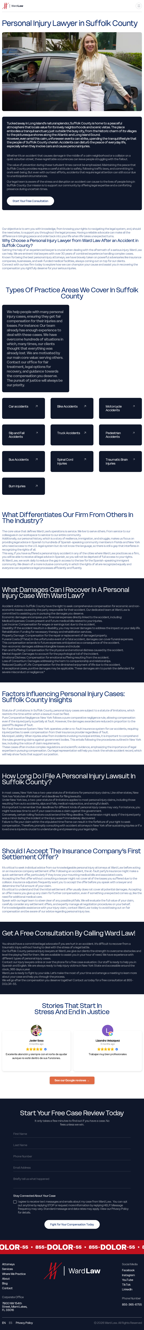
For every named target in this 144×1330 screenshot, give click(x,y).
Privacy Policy (24, 1323)
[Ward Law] (12, 6)
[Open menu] (139, 6)
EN (4, 1323)
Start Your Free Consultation (30, 201)
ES (10, 1323)
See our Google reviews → (72, 1080)
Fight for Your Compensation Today (72, 1224)
